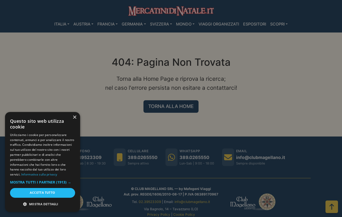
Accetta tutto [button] (42, 192)
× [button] (74, 117)
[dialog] (42, 162)
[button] (42, 182)
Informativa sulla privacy (39, 174)
